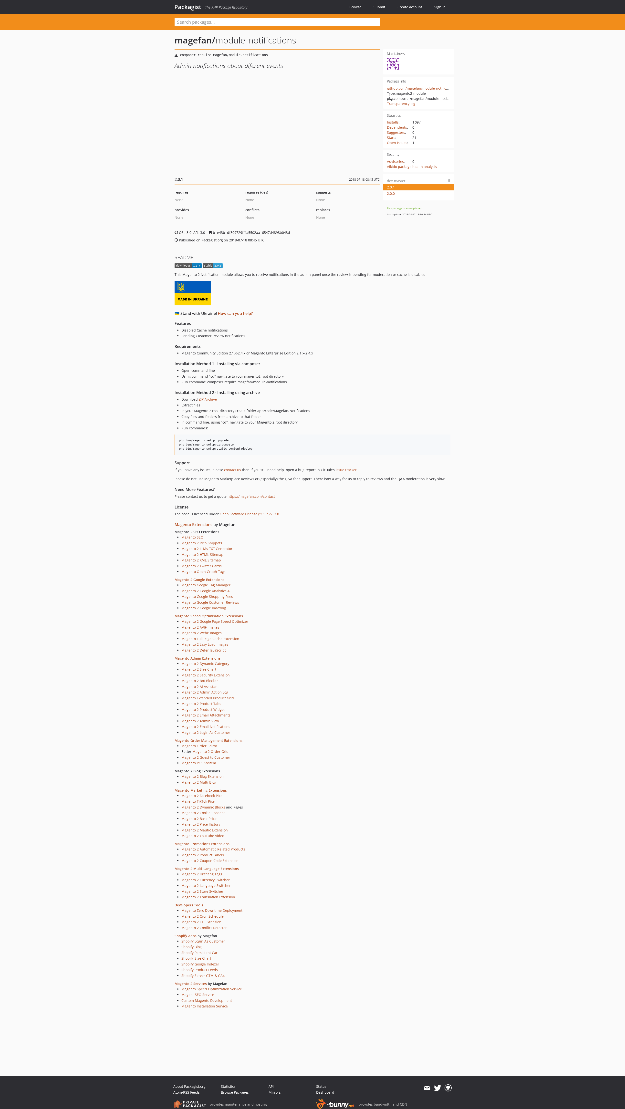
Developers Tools (189, 905)
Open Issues (397, 142)
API (271, 1086)
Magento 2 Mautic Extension (204, 830)
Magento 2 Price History (200, 824)
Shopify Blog (191, 946)
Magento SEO (192, 537)
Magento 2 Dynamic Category (205, 663)
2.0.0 (391, 193)
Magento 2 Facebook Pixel (202, 795)
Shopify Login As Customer (203, 941)
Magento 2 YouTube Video (202, 835)
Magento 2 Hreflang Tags (201, 874)
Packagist (187, 7)
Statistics (228, 1086)
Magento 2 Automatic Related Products (213, 849)
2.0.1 (391, 187)
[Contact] (426, 1088)
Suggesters (396, 132)
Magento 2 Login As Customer (205, 732)
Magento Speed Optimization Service (211, 989)
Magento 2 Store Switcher (202, 891)
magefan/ (195, 40)
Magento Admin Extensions (197, 658)
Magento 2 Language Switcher (206, 885)
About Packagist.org (189, 1086)
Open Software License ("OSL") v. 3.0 (249, 514)
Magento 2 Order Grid (210, 751)
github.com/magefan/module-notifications (421, 88)
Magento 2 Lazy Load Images (204, 644)
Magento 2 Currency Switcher (205, 880)
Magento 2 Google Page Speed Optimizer (214, 621)
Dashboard (325, 1092)
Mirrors (275, 1092)
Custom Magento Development (206, 1000)
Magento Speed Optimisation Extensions (209, 616)
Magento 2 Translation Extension (208, 897)
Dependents (397, 127)
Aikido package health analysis (412, 166)
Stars (391, 137)
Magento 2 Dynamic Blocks (203, 807)
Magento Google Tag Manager (205, 585)
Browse (355, 7)
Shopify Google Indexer (200, 964)
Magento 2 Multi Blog (198, 782)
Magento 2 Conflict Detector (204, 927)
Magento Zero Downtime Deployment (211, 910)
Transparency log (401, 103)
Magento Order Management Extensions (208, 740)
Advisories (395, 161)
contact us (232, 469)
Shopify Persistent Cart (200, 952)
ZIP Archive (208, 399)
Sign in (440, 7)
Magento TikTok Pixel (198, 801)
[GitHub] (448, 1088)
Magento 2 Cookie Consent (203, 812)
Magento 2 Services (191, 983)
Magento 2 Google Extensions (199, 579)
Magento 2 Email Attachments (205, 715)
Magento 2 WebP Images (201, 633)
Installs (393, 122)
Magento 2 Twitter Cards (201, 566)
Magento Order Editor (199, 746)
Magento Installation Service (204, 1006)
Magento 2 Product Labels (202, 855)
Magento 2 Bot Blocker (199, 680)
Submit (379, 7)
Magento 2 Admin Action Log (204, 692)
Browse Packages (235, 1092)
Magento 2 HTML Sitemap (202, 554)
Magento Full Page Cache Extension (210, 638)
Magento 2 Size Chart (198, 669)
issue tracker (346, 469)
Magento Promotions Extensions (202, 843)
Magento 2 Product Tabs (201, 703)
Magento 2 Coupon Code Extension (210, 860)
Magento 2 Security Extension (205, 675)
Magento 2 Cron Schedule (202, 916)
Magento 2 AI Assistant (200, 686)
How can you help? (235, 313)
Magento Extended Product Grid (207, 698)
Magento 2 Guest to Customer (205, 757)
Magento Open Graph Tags (203, 571)
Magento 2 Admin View (200, 721)
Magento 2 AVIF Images (200, 627)
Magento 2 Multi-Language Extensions (207, 868)
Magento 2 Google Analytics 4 (205, 591)
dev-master (396, 180)
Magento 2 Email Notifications (205, 726)
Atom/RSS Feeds (186, 1092)
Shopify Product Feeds (199, 969)
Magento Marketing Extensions (201, 790)
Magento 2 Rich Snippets (201, 543)
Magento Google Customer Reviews (210, 602)
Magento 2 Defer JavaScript (203, 650)
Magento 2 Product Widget (203, 709)
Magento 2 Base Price (199, 818)
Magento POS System (198, 763)
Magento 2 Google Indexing (203, 608)
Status (321, 1086)
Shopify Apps (186, 935)
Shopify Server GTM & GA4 (203, 975)
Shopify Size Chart (196, 958)
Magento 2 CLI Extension (201, 922)
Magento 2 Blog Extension (202, 776)
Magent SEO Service (197, 994)
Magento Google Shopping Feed (207, 596)
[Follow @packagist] (437, 1088)
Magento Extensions (193, 524)
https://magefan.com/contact (251, 496)
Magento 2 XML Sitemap (201, 560)
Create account (409, 7)
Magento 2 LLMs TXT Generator (206, 548)
